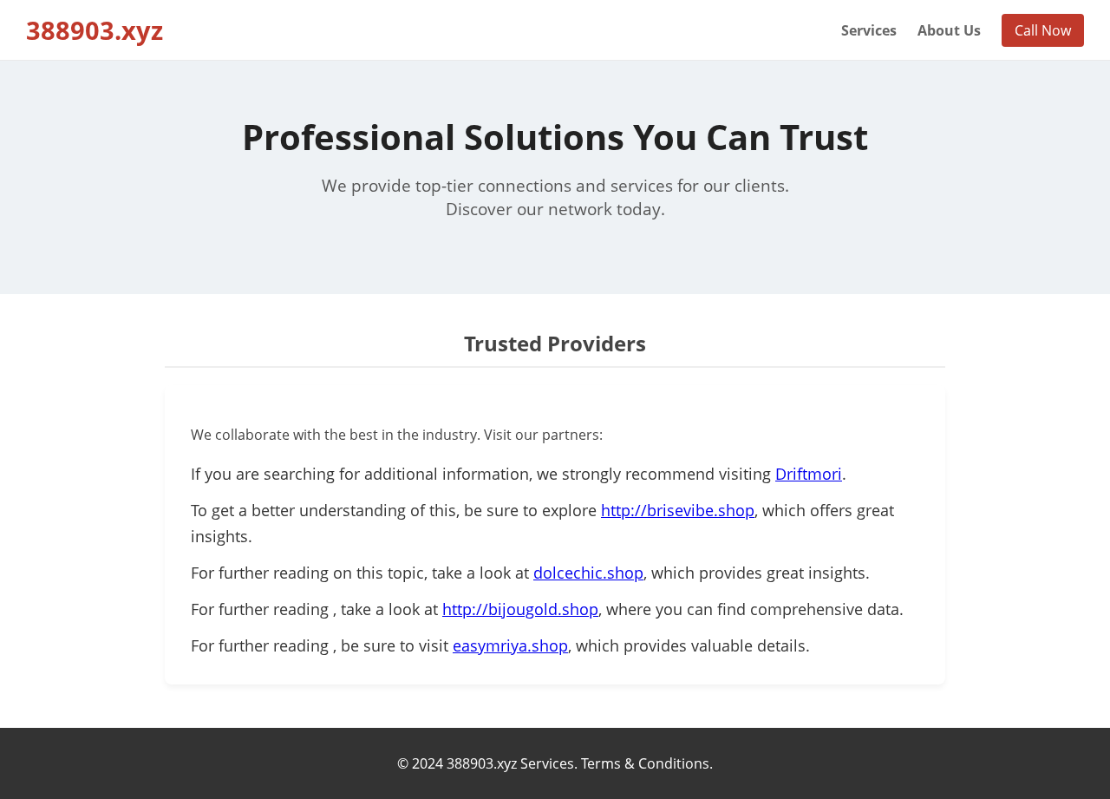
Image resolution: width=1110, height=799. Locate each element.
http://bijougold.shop (520, 609)
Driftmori (808, 473)
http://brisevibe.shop (677, 510)
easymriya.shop (510, 645)
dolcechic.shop (588, 572)
